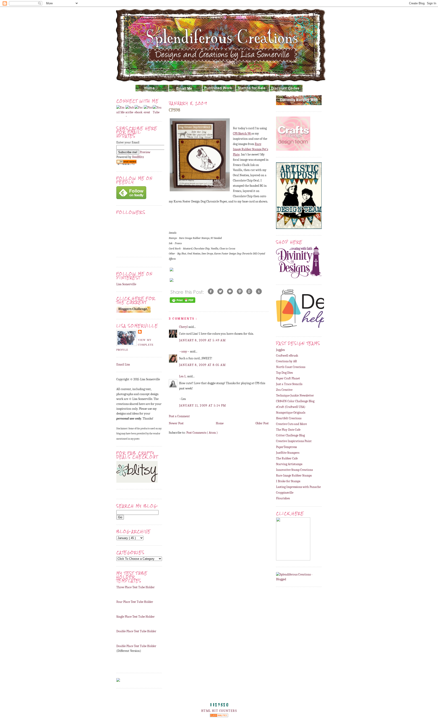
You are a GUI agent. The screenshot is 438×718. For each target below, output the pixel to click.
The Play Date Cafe (288, 430)
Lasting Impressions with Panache (298, 487)
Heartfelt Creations (288, 418)
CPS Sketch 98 (242, 133)
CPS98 (174, 110)
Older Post (262, 423)
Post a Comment (179, 416)
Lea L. (183, 376)
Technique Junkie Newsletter (295, 395)
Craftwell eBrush (287, 356)
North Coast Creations (290, 367)
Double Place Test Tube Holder (136, 631)
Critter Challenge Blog (290, 435)
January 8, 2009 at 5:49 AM (202, 340)
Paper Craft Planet (288, 378)
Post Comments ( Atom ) (202, 433)
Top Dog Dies (284, 373)
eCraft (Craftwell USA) (290, 407)
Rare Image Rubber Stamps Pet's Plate (250, 149)
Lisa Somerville (126, 284)
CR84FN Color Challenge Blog (295, 401)
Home (220, 423)
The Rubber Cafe (287, 458)
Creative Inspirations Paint (294, 441)
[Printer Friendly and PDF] (182, 302)
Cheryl (183, 327)
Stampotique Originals (290, 413)
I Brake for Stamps (288, 481)
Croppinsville (284, 493)
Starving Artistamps (289, 464)
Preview (145, 152)
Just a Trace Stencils (289, 384)
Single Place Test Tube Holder (135, 617)
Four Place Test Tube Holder (134, 602)
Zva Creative (284, 390)
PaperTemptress (286, 447)
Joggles (280, 350)
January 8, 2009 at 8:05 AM (202, 365)
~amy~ (184, 351)
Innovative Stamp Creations (294, 470)
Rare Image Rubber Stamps (294, 475)
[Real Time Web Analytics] (219, 716)
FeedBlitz (138, 157)
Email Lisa (123, 364)
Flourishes (283, 498)
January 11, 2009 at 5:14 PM (202, 405)
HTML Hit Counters (219, 711)
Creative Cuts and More (291, 424)
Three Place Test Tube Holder (135, 587)
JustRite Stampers (287, 453)
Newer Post (176, 423)
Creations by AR (286, 361)
